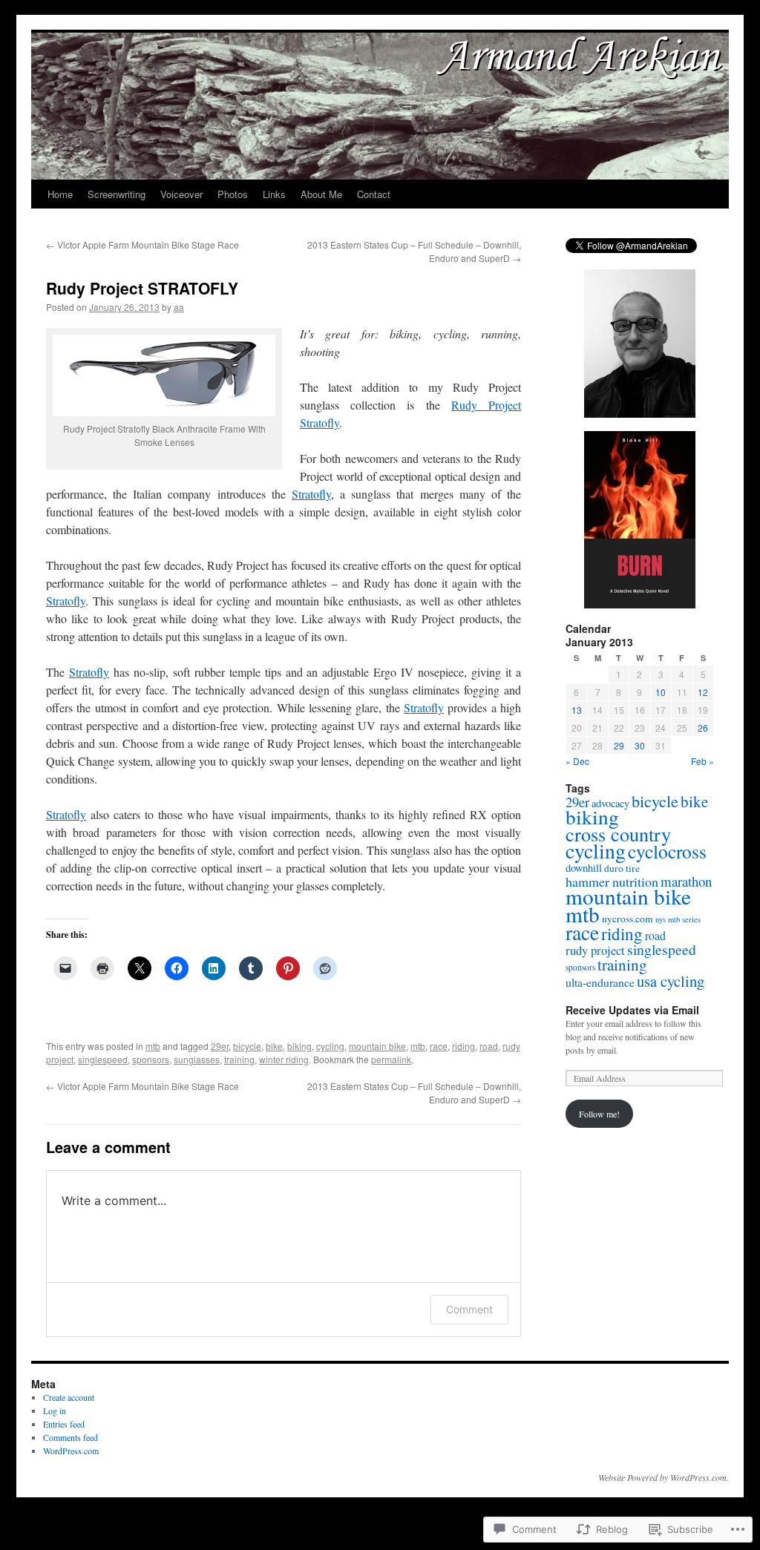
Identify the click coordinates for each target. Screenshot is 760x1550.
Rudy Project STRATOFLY (142, 288)
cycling (330, 1046)
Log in (54, 1410)
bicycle (247, 1046)
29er (220, 1046)
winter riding (284, 1059)
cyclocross (667, 851)
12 (703, 692)
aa (179, 307)
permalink (391, 1059)
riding (463, 1046)
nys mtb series (678, 919)
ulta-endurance (600, 982)
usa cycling (670, 981)
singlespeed (103, 1059)
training (239, 1059)
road (488, 1046)
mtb (152, 1046)
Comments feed (70, 1437)
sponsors (150, 1059)
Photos (232, 194)
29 (619, 745)
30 (640, 745)
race (439, 1046)
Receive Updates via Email (632, 1009)
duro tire (622, 868)
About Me (321, 194)
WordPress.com (71, 1451)
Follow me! (599, 1114)
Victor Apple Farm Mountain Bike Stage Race (142, 244)
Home (60, 194)
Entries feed (64, 1424)
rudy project (595, 950)
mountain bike (377, 1046)
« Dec (577, 761)
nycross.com (627, 918)
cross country (618, 834)
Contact (373, 194)
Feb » (702, 761)
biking (299, 1046)
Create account (68, 1397)
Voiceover (181, 194)
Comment (469, 1309)
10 (660, 692)
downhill (584, 868)
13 (576, 709)
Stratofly (311, 494)
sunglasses (197, 1059)
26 (703, 727)
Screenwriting (116, 194)
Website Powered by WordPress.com (662, 1477)
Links (274, 194)
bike (274, 1046)
